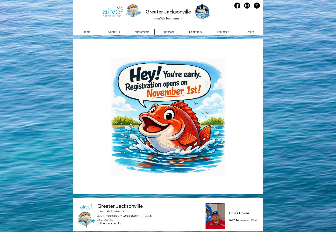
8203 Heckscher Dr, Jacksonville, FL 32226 (124, 215)
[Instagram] (247, 6)
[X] (257, 6)
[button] (249, 32)
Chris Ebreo (239, 213)
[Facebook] (237, 6)
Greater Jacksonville (120, 206)
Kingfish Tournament (112, 211)
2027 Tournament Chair (243, 220)
